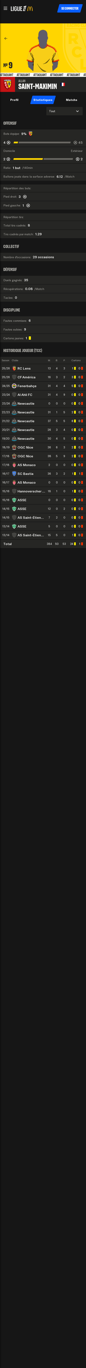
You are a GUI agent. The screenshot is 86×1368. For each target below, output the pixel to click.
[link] (6, 38)
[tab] (14, 100)
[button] (5, 8)
